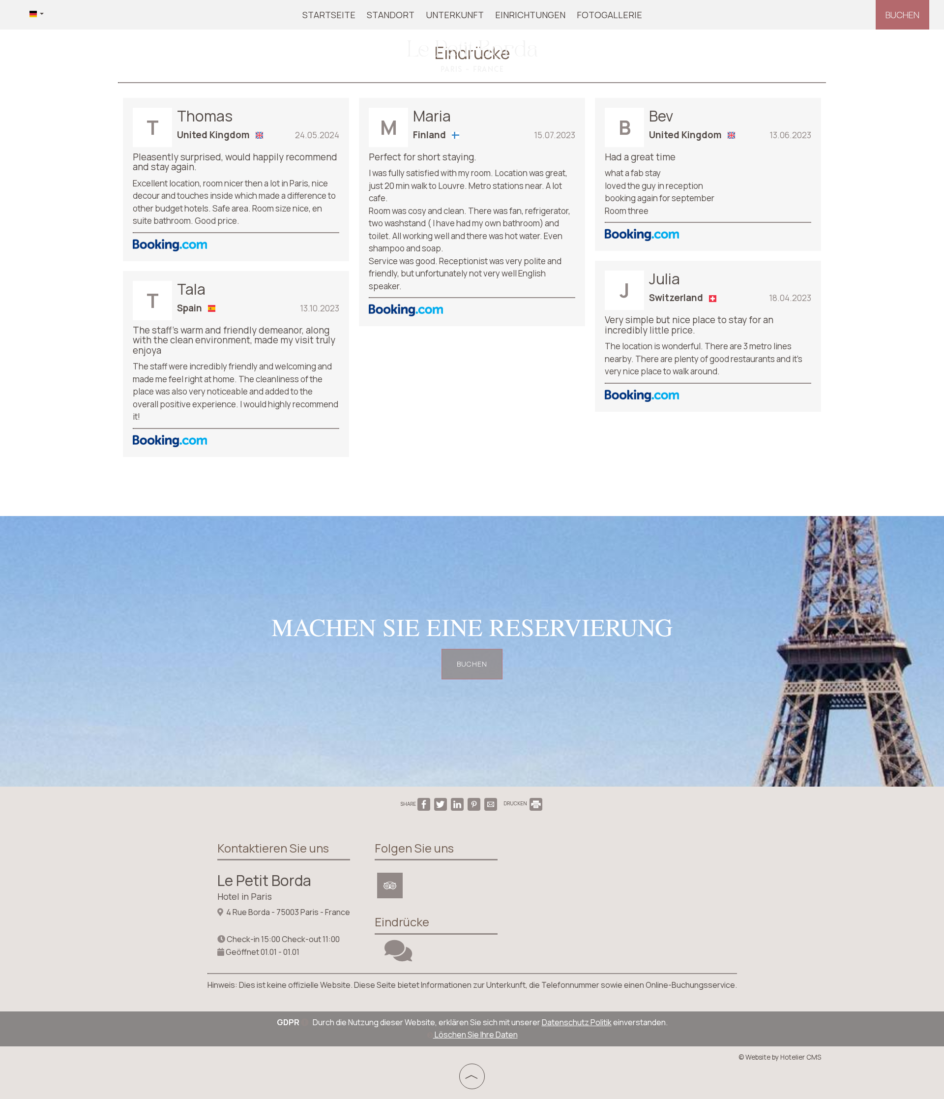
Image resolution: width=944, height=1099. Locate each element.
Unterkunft (455, 15)
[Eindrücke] (398, 956)
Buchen (902, 15)
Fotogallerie (609, 15)
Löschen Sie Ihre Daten (475, 1034)
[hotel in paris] (472, 55)
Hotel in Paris (244, 896)
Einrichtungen (530, 15)
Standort (390, 15)
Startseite (328, 15)
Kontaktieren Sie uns (273, 848)
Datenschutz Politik (577, 1022)
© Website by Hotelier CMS (779, 1057)
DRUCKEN (515, 803)
